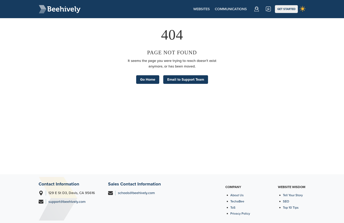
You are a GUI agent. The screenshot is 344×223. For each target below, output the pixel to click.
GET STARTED (286, 9)
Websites (201, 9)
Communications (231, 9)
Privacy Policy (240, 213)
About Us (237, 195)
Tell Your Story (293, 195)
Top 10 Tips (291, 207)
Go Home (147, 79)
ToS (233, 207)
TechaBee (237, 201)
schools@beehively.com (136, 192)
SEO (286, 201)
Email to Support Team (185, 79)
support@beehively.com (67, 201)
